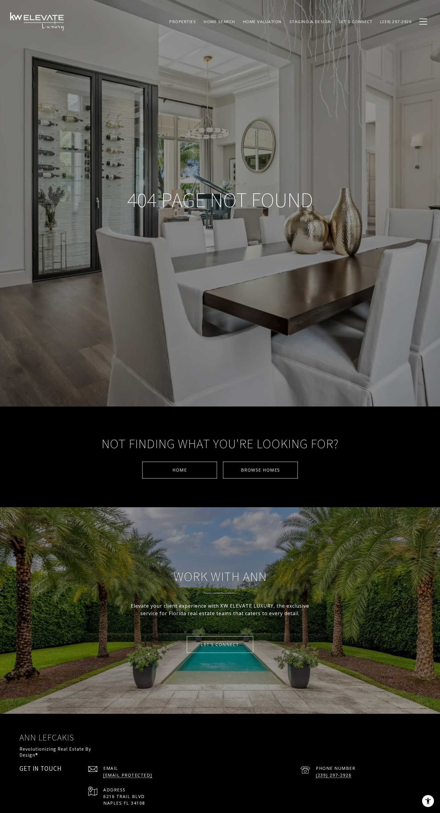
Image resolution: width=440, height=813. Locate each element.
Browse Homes (260, 470)
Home (179, 470)
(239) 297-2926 (333, 775)
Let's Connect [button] (220, 644)
